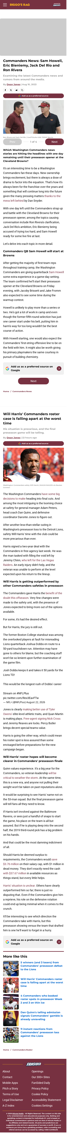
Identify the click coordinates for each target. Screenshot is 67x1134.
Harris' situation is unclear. (19, 885)
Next (54, 141)
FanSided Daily (41, 1082)
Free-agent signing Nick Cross (42, 718)
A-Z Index (8, 1105)
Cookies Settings (42, 1105)
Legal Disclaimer (12, 1099)
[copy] (22, 90)
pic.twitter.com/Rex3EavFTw (21, 698)
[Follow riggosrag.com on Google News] (59, 368)
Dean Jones (13, 84)
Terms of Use (10, 1094)
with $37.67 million (14, 873)
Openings (37, 1071)
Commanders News (22, 391)
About (6, 1071)
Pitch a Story (10, 1088)
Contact (7, 1077)
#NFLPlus (23, 693)
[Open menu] (5, 4)
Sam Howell (56, 272)
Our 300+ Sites (41, 1077)
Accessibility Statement (46, 1099)
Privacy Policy (40, 1088)
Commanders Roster (22, 1050)
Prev (12, 141)
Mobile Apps (10, 1082)
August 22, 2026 (35, 702)
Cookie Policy (40, 1094)
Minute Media (18, 1114)
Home (6, 391)
